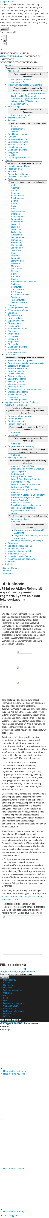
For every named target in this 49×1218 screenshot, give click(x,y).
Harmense (16, 239)
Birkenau (15, 192)
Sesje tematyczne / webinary (21, 446)
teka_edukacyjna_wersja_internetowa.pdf (19, 971)
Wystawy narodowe (17, 383)
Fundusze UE (9, 1008)
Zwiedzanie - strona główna (21, 360)
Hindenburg (16, 242)
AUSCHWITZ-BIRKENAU (12, 56)
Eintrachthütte (17, 216)
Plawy (14, 273)
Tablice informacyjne (17, 394)
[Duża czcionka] (26, 47)
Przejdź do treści (7, 1)
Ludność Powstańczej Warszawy (26, 484)
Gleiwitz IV (16, 232)
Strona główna (10, 567)
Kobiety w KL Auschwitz (22, 476)
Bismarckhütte (17, 195)
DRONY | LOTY (10, 1013)
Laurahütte (16, 258)
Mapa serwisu (9, 979)
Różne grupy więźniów (18, 307)
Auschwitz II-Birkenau (18, 173)
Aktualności (13, 70)
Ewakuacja (13, 331)
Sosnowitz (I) (17, 286)
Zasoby (14, 126)
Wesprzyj (4, 976)
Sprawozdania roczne (18, 141)
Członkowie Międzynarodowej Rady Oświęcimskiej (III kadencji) (28, 94)
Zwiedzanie (10, 354)
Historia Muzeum (16, 147)
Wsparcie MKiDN (11, 1005)
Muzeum (9, 64)
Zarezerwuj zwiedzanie (18, 365)
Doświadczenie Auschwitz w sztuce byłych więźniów (27, 470)
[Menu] (45, 55)
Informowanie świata (17, 328)
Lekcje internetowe (20, 518)
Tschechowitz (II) (19, 302)
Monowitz (15, 265)
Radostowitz (17, 276)
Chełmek (15, 213)
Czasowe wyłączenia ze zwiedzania (25, 389)
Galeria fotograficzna (17, 149)
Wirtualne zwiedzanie (18, 391)
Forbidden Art (17, 473)
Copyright (7, 992)
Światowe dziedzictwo (13, 1011)
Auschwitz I (13, 171)
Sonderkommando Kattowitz (24, 281)
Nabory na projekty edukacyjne (22, 558)
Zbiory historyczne (16, 117)
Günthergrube (17, 237)
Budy (13, 205)
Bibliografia (13, 344)
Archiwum (12, 120)
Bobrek (14, 200)
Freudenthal (16, 218)
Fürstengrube (17, 221)
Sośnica (15, 284)
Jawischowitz (17, 250)
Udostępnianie (18, 128)
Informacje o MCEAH (17, 553)
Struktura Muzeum (16, 144)
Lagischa (15, 255)
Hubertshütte (17, 245)
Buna (13, 208)
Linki (5, 997)
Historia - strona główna (19, 166)
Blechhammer (17, 198)
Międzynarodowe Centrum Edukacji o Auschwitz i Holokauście (22, 403)
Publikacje (13, 543)
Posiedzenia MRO (19, 103)
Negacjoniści (14, 341)
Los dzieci (12, 312)
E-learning (13, 512)
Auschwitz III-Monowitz (18, 176)
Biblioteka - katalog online (20, 545)
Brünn (14, 203)
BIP (5, 995)
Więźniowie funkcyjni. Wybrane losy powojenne (31, 536)
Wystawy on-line (15, 386)
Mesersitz (15, 263)
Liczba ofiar (13, 336)
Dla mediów (8, 984)
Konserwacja (14, 106)
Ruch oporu (13, 325)
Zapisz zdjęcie (10, 1215)
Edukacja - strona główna (19, 416)
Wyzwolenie (13, 333)
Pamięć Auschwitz (19, 499)
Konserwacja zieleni (20, 114)
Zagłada (12, 304)
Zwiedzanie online (16, 370)
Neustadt (15, 271)
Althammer (16, 187)
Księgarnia (13, 152)
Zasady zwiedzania (17, 378)
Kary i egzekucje (15, 318)
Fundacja (12, 136)
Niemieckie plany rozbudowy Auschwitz (24, 491)
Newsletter (8, 987)
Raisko (14, 278)
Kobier (14, 252)
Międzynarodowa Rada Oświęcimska (25, 84)
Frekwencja (13, 396)
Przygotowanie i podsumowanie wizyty (26, 363)
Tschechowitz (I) (18, 299)
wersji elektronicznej (13, 896)
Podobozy (12, 179)
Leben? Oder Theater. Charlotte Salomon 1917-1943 (25, 480)
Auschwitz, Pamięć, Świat (23, 466)
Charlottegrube (18, 211)
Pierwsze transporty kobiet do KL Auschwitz (29, 531)
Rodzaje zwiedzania (17, 368)
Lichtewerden (17, 260)
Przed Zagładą (15, 168)
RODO (6, 1016)
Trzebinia (15, 297)
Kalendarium (14, 349)
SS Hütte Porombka (20, 294)
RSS (5, 1000)
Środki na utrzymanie (17, 134)
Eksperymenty (14, 323)
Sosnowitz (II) (17, 289)
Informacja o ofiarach (17, 351)
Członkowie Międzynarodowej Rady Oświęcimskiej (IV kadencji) (28, 100)
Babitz (14, 190)
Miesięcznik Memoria (21, 79)
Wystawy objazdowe (17, 457)
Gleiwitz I (15, 224)
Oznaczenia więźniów (18, 310)
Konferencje (13, 435)
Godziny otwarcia (16, 373)
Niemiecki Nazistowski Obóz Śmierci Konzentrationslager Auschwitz (28, 496)
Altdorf (14, 185)
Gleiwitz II (15, 226)
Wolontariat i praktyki (17, 548)
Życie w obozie (15, 315)
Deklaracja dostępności (19, 157)
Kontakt (11, 154)
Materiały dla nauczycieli (19, 551)
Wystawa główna (16, 381)
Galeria (14, 131)
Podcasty (15, 521)
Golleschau (16, 234)
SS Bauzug (16, 291)
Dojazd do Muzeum (17, 376)
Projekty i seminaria (17, 423)
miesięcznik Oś (18, 82)
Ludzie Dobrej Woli (20, 486)
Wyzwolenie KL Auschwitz (23, 510)
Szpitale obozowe (16, 320)
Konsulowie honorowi (18, 139)
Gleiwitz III (16, 229)
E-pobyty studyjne (16, 421)
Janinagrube (17, 247)
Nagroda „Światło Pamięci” (20, 556)
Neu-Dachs (16, 268)
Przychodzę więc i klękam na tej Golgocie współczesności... (26, 506)
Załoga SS (13, 338)
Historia (8, 160)
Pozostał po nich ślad (21, 502)
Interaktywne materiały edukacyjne (27, 540)
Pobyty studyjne (15, 418)
